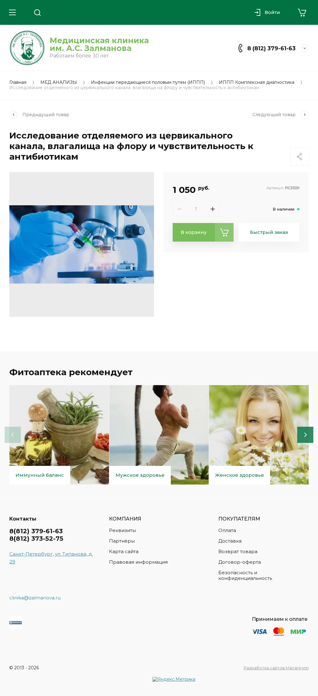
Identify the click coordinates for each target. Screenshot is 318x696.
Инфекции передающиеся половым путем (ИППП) (148, 82)
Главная (17, 82)
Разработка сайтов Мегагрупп (276, 667)
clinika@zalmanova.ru (35, 598)
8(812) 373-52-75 (36, 538)
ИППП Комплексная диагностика (256, 82)
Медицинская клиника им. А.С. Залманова (99, 44)
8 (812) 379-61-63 (271, 48)
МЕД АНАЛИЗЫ (58, 82)
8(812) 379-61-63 (36, 531)
